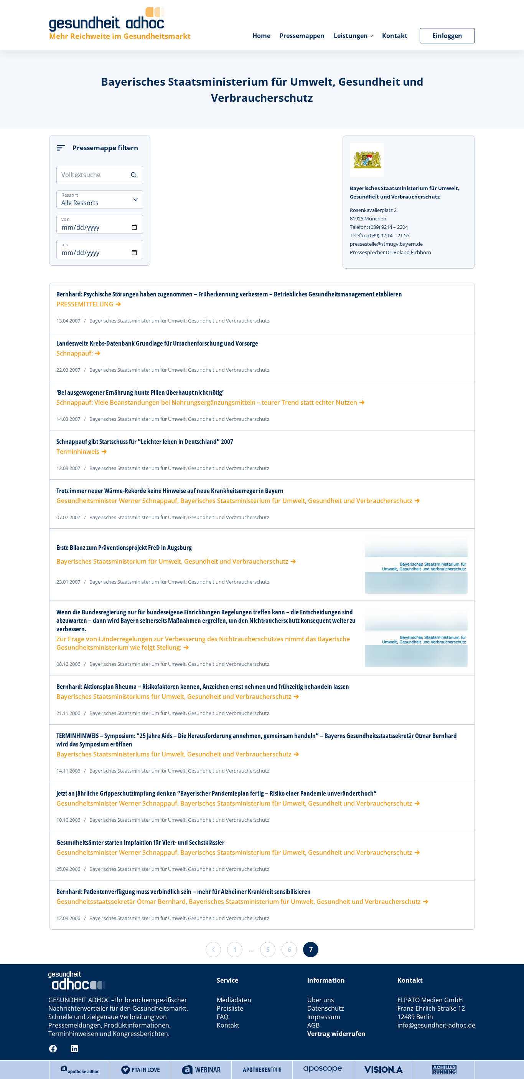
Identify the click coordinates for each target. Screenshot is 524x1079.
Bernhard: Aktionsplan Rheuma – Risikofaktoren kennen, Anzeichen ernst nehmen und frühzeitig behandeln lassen (202, 686)
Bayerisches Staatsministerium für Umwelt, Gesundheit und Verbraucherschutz (172, 561)
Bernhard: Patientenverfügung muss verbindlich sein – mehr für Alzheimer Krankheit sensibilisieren (183, 891)
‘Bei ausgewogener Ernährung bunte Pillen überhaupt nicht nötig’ (140, 392)
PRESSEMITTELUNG (85, 304)
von (65, 219)
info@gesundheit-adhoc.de (436, 1025)
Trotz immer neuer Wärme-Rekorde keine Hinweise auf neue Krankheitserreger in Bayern (169, 491)
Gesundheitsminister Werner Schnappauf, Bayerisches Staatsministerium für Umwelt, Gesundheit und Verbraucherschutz (234, 500)
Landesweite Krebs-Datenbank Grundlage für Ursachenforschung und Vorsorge (157, 343)
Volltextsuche (81, 174)
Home (261, 35)
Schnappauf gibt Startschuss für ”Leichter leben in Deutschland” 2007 (144, 441)
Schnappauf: (74, 353)
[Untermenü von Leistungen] (371, 35)
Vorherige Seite (213, 949)
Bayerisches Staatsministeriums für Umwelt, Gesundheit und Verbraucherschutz (174, 696)
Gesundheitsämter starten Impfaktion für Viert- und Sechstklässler (140, 842)
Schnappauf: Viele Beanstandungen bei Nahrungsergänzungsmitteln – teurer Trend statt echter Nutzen (206, 402)
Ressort (69, 194)
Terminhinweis (77, 451)
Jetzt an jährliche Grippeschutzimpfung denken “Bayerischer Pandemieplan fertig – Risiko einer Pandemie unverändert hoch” (216, 793)
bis (64, 244)
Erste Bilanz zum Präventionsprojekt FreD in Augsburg (124, 547)
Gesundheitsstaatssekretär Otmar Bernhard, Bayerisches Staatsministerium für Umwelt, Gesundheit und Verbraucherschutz (238, 901)
